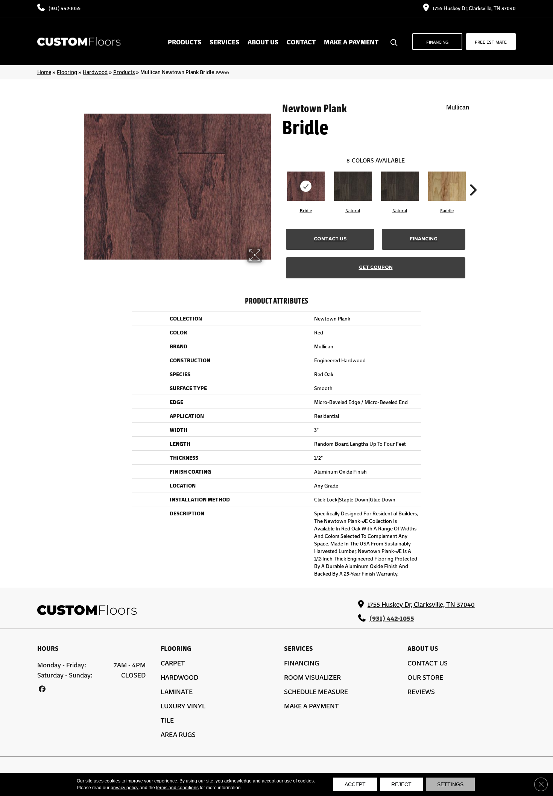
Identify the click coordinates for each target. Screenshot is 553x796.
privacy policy (124, 787)
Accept (355, 784)
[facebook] (42, 689)
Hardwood (95, 72)
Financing (424, 239)
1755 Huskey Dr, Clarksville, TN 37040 (474, 8)
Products (124, 72)
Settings (450, 784)
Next (473, 178)
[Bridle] (306, 186)
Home (44, 72)
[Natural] (353, 186)
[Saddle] (447, 186)
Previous (278, 178)
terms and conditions (177, 787)
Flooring (67, 72)
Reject (401, 784)
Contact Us (330, 239)
